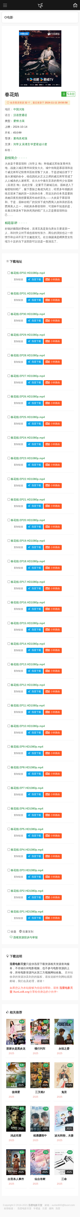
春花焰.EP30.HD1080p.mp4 (28, 314)
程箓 (24, 138)
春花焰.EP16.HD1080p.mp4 (28, 602)
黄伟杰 (17, 138)
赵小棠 (43, 144)
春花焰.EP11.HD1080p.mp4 (28, 705)
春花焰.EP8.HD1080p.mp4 (27, 767)
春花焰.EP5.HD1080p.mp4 (27, 829)
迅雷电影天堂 (24, 1208)
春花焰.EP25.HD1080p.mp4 (28, 417)
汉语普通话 (20, 115)
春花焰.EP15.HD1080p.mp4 (28, 623)
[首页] (40, 6)
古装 (22, 120)
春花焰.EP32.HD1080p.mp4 (28, 272)
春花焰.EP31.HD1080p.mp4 (28, 293)
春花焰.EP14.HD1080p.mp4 (28, 643)
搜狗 (51, 1208)
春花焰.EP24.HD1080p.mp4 (28, 437)
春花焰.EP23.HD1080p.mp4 (28, 458)
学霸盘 (36, 1208)
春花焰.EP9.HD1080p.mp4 (27, 746)
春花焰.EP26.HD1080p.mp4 (28, 396)
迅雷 (58, 1208)
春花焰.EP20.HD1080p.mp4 (28, 520)
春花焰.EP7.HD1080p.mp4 (27, 787)
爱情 (16, 120)
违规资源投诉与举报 (25, 937)
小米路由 (55, 279)
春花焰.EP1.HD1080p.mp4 (27, 911)
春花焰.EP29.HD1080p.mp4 (28, 334)
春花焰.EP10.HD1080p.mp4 (28, 726)
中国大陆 (18, 109)
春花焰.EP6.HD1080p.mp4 (27, 808)
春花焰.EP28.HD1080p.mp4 (28, 355)
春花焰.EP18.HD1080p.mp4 (28, 561)
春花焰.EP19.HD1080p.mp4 (28, 540)
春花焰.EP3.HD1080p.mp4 (27, 870)
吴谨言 (26, 144)
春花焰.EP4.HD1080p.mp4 (27, 849)
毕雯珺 (34, 144)
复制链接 (18, 279)
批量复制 (27, 931)
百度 (44, 1208)
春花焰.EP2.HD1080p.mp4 (27, 890)
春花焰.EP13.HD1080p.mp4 (28, 664)
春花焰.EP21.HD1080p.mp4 (28, 499)
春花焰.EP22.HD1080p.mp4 (28, 479)
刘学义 (17, 144)
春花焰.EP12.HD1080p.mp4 (28, 684)
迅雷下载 (36, 279)
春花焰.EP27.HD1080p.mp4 (28, 375)
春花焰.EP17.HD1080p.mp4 (28, 581)
